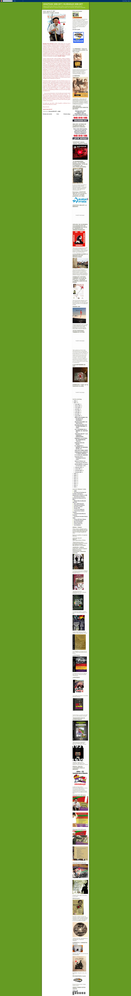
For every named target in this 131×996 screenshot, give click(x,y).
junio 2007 (77, 412)
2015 (75, 485)
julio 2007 (77, 414)
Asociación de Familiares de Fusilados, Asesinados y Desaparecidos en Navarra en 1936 (80, 494)
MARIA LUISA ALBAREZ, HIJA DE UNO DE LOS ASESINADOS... (81, 419)
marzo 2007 (77, 407)
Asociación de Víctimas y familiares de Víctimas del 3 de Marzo (79, 498)
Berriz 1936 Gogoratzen (79, 503)
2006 (75, 401)
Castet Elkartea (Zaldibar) (79, 505)
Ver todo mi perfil (76, 29)
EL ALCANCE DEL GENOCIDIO (81, 455)
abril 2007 (77, 409)
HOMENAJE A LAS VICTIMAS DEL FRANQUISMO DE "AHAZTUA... (81, 440)
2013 (75, 481)
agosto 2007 (77, 415)
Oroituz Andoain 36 (78, 523)
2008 (75, 473)
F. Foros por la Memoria (79, 509)
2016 (75, 486)
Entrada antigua (67, 114)
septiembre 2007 (78, 467)
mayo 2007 (77, 410)
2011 (75, 478)
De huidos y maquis (78, 506)
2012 (75, 480)
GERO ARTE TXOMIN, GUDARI (81, 450)
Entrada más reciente (47, 114)
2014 (75, 483)
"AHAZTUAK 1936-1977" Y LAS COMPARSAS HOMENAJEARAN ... (81, 435)
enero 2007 (77, 404)
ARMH (75, 491)
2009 (75, 475)
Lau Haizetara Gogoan (78, 520)
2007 (75, 402)
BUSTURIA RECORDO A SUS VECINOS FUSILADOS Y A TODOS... (81, 426)
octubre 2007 (78, 468)
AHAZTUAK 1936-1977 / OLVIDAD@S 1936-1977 (63, 4)
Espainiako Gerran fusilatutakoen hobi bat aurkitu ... (80, 458)
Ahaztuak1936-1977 (78, 17)
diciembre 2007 (78, 472)
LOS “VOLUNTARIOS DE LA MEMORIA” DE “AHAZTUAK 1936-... (81, 431)
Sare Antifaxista (77, 525)
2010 (75, 477)
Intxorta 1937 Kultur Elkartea (80, 519)
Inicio (58, 114)
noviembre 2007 (78, 470)
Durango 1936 (77, 507)
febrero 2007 (78, 405)
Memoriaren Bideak (78, 522)
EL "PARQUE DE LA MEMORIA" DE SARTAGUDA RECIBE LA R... (81, 447)
